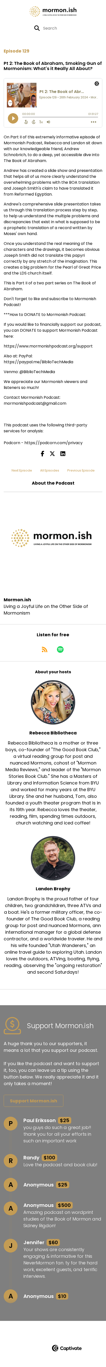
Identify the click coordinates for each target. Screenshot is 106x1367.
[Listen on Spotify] (60, 649)
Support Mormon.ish (33, 1101)
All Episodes (49, 470)
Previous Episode (81, 470)
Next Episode (22, 470)
